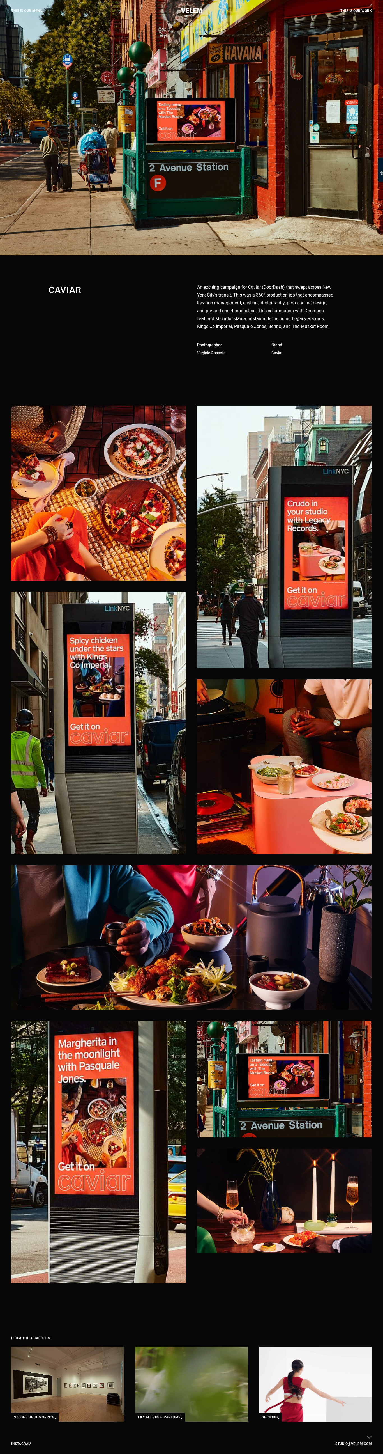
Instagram (21, 1443)
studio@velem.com (353, 1443)
